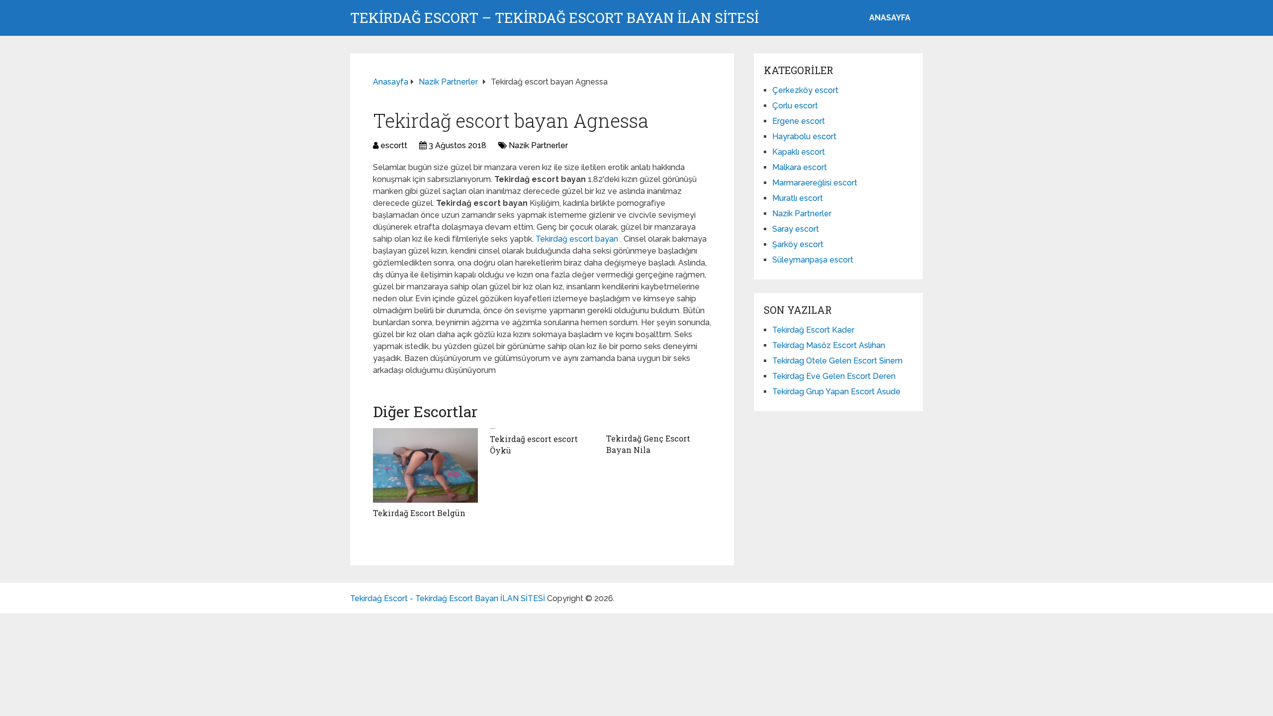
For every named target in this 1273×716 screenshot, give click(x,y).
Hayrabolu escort (804, 136)
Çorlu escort (795, 105)
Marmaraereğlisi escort (814, 182)
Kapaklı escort (798, 152)
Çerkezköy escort (805, 90)
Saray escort (795, 229)
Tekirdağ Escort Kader (813, 330)
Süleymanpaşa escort (812, 260)
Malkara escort (799, 167)
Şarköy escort (797, 244)
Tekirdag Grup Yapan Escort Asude (836, 391)
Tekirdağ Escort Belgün (419, 513)
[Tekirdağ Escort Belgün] (425, 465)
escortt (393, 145)
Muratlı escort (797, 198)
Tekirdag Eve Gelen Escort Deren (834, 376)
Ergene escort (798, 121)
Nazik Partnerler (538, 145)
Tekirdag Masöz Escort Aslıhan (828, 345)
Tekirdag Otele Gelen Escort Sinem (837, 360)
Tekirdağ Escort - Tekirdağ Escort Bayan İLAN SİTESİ (447, 598)
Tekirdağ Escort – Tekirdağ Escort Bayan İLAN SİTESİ (554, 18)
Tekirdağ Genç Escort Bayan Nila (648, 443)
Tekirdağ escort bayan (578, 239)
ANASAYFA (889, 17)
